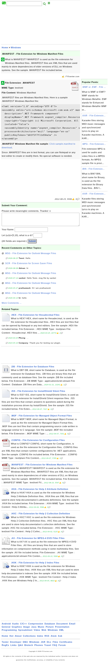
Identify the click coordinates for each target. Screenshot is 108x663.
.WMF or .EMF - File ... (94, 87)
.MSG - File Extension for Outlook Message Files (30, 253)
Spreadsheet (25, 630)
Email (72, 624)
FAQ (54, 645)
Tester (5, 642)
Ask (60, 636)
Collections (29, 636)
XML (61, 630)
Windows (16, 47)
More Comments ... (11, 303)
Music (41, 627)
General (6, 627)
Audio (15, 624)
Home (5, 47)
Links (13, 645)
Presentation (62, 627)
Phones (38, 645)
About (18, 636)
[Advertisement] (40, 25)
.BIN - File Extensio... (93, 169)
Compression (35, 624)
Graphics (17, 627)
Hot (11, 636)
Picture (50, 627)
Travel (47, 645)
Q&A (20, 645)
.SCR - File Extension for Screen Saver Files (28, 263)
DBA (25, 642)
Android (6, 624)
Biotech (28, 645)
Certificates (65, 642)
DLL (49, 642)
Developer (15, 642)
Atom (54, 636)
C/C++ (23, 624)
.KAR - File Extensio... (93, 115)
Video (37, 630)
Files (55, 642)
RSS (47, 636)
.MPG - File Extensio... (94, 144)
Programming (9, 630)
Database (50, 624)
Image (26, 627)
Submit (32, 241)
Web (43, 630)
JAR (43, 642)
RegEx (5, 645)
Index (40, 636)
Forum (62, 645)
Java (33, 627)
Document (62, 624)
